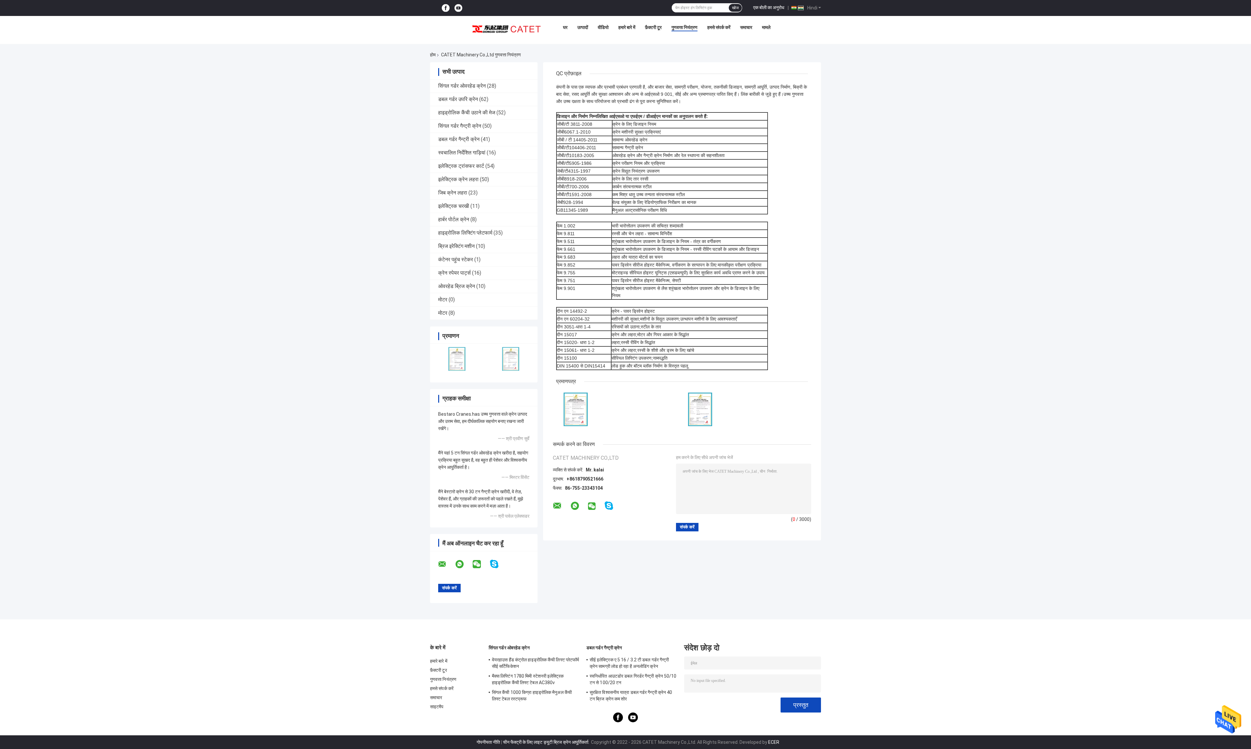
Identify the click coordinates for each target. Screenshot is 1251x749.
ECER (773, 742)
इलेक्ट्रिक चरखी (453, 206)
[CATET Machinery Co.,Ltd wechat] (481, 564)
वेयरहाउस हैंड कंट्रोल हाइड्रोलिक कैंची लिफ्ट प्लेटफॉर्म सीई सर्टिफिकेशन (535, 663)
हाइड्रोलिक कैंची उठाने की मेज (466, 112)
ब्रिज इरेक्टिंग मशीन (456, 246)
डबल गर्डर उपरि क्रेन (458, 99)
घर (565, 27)
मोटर (442, 299)
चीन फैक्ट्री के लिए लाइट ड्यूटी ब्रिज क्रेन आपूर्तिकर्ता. (546, 742)
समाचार (746, 27)
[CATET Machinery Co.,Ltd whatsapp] (463, 564)
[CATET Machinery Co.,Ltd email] (446, 564)
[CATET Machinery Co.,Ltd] (506, 29)
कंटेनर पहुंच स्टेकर (455, 259)
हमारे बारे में (626, 27)
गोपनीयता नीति (488, 742)
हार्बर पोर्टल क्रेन (453, 219)
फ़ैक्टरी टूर (653, 27)
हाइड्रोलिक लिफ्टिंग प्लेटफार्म (465, 233)
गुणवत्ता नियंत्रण (684, 27)
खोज (735, 8)
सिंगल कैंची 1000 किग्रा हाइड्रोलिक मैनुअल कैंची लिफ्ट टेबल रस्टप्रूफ (532, 695)
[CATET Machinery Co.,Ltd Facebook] (446, 8)
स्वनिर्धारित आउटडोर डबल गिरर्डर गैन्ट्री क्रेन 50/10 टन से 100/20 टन (633, 679)
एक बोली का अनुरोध (768, 7)
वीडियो (603, 27)
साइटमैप (437, 706)
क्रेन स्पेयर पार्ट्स (454, 273)
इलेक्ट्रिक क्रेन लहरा (458, 179)
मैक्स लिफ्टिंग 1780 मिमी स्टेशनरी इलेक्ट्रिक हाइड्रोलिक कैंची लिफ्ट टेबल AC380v (528, 679)
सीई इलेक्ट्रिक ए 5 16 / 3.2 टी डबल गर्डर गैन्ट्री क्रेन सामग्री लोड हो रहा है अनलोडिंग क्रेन (629, 663)
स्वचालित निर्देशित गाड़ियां (461, 153)
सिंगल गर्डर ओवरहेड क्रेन (462, 86)
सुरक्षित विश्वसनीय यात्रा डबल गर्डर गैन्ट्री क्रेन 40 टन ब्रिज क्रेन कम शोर (631, 695)
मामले (766, 27)
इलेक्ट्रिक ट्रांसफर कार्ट (461, 166)
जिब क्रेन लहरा (452, 193)
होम (433, 54)
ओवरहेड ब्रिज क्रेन (456, 286)
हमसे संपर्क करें (718, 27)
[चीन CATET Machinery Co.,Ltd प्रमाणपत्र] (457, 359)
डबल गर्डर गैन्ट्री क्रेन (459, 139)
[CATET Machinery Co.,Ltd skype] (498, 564)
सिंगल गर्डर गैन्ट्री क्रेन (459, 126)
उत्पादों (582, 27)
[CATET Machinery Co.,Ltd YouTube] (458, 8)
